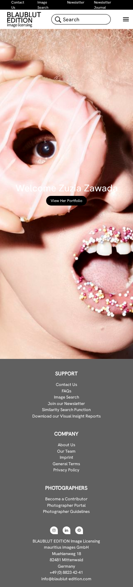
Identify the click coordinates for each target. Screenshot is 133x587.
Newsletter (75, 2)
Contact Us (66, 384)
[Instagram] (54, 530)
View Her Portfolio (66, 200)
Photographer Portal (66, 505)
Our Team (66, 451)
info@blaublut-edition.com (66, 579)
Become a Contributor (66, 499)
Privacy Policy (66, 470)
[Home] (24, 19)
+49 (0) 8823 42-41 (66, 572)
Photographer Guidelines (66, 511)
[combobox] (81, 19)
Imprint (66, 457)
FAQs (66, 391)
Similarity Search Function (66, 409)
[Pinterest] (79, 530)
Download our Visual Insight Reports (66, 416)
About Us (66, 444)
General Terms (66, 464)
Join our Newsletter (66, 403)
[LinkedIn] (66, 530)
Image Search (66, 397)
